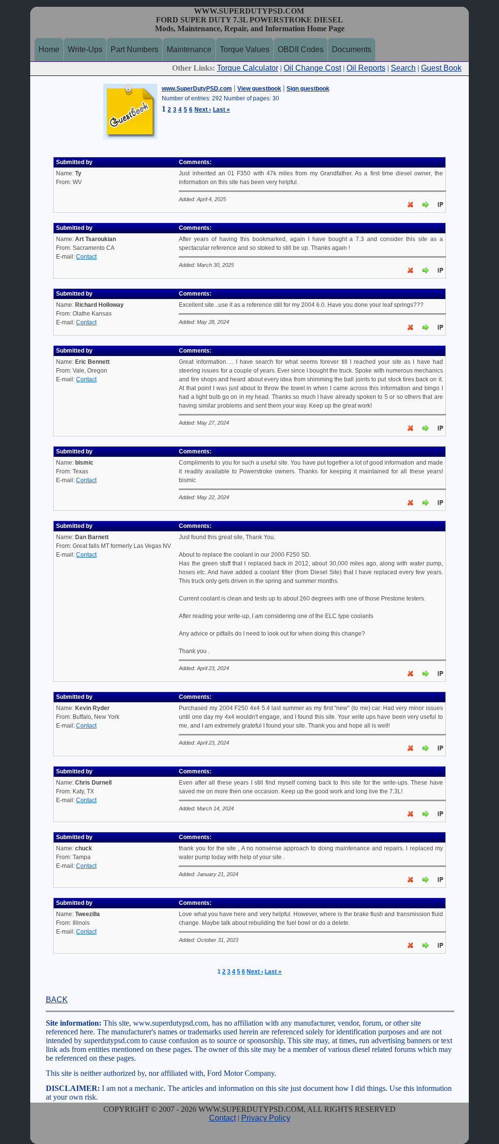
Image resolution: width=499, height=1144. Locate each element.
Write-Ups (85, 49)
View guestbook (259, 88)
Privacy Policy (265, 1118)
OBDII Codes (301, 49)
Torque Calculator (247, 68)
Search (403, 68)
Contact (86, 256)
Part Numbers (134, 49)
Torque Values (244, 49)
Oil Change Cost (312, 68)
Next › (202, 109)
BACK (57, 999)
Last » (221, 109)
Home (48, 49)
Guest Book (441, 68)
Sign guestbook (308, 88)
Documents (351, 49)
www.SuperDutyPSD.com (197, 88)
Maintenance (189, 49)
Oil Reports (365, 68)
